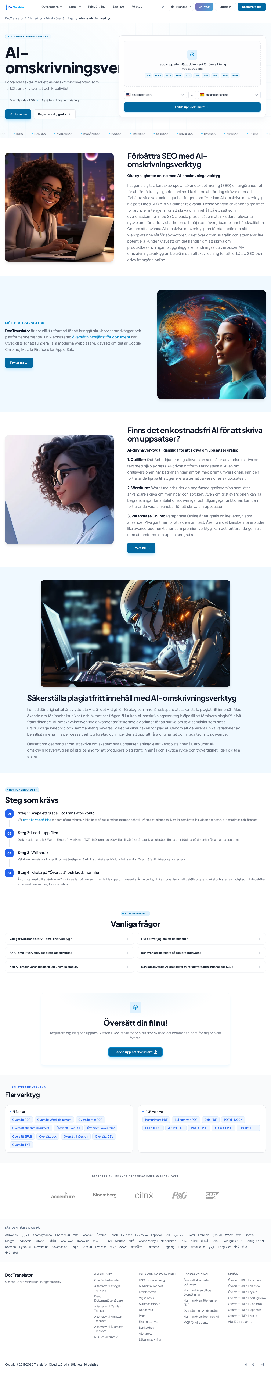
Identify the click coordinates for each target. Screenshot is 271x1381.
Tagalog (169, 1247)
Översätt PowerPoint (101, 1128)
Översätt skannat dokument (30, 1128)
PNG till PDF (199, 1128)
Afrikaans (11, 1235)
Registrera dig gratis (52, 114)
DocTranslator (19, 1275)
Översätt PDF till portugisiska (247, 1298)
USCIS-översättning (152, 1280)
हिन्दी (238, 1235)
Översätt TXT (21, 1144)
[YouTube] (261, 1364)
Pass (142, 1315)
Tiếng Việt (224, 1247)
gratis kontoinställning (37, 819)
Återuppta (145, 1333)
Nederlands (168, 1241)
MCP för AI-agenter (196, 1322)
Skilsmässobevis (149, 1304)
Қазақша (83, 1241)
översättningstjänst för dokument (101, 337)
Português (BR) (232, 1241)
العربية (25, 1235)
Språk (73, 6)
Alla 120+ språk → (240, 1321)
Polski (215, 1241)
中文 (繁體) (12, 1253)
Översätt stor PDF (90, 1119)
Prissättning (97, 6)
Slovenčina (41, 1247)
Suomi (191, 1235)
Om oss (10, 1282)
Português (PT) (255, 1241)
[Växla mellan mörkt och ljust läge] (163, 7)
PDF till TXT (153, 1128)
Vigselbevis (146, 1298)
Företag (137, 6)
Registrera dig (251, 6)
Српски (87, 1247)
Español (156, 1235)
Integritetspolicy (50, 1282)
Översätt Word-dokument (54, 1119)
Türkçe (182, 1247)
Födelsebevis (147, 1292)
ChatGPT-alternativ (106, 1280)
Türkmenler (153, 1247)
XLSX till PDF (223, 1128)
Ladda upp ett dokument (133, 1052)
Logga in (226, 6)
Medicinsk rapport (151, 1286)
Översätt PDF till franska (244, 1286)
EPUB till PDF (248, 1128)
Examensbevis (148, 1321)
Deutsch (126, 1235)
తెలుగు (123, 1247)
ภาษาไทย (136, 1247)
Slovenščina (59, 1247)
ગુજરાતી (217, 1235)
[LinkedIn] (245, 1364)
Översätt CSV (104, 1136)
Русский (25, 1247)
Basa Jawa (66, 1241)
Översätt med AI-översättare (202, 1310)
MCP (206, 6)
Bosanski (87, 1235)
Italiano (39, 1241)
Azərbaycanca (42, 1235)
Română (10, 1247)
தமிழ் (113, 1247)
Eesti (168, 1235)
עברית (229, 1235)
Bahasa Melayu (147, 1241)
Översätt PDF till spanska (244, 1280)
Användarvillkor (27, 1282)
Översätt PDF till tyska (242, 1292)
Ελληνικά (141, 1235)
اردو (211, 1247)
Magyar (10, 1241)
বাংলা (75, 1235)
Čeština (101, 1235)
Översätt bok (48, 1136)
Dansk (113, 1235)
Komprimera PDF (156, 1119)
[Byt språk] (192, 95)
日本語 (51, 1241)
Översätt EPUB (22, 1136)
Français (203, 1235)
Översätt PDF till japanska (245, 1310)
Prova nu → (19, 363)
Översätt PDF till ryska (242, 1315)
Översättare (50, 6)
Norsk (183, 1241)
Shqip (74, 1247)
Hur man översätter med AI (201, 1316)
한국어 (97, 1241)
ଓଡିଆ (194, 1241)
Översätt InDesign (76, 1136)
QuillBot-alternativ (105, 1337)
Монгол (120, 1241)
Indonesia (25, 1241)
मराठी (131, 1241)
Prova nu (20, 114)
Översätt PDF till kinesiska (245, 1304)
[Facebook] (253, 1364)
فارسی (178, 1235)
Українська (198, 1247)
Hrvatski (249, 1235)
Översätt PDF (21, 1119)
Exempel (119, 6)
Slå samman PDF (186, 1119)
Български (62, 1235)
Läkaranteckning (150, 1339)
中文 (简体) (241, 1247)
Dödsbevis (146, 1310)
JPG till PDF (176, 1128)
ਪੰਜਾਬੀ (204, 1241)
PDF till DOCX (233, 1119)
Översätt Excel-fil (68, 1128)
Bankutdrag (146, 1327)
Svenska (100, 1247)
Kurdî (108, 1241)
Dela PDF (211, 1119)
